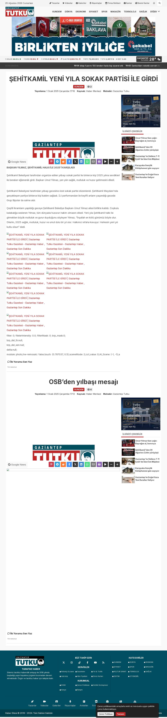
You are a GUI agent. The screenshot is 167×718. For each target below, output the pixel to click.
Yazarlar (56, 3)
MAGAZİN (116, 11)
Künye (63, 690)
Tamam (120, 714)
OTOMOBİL (134, 676)
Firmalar (96, 705)
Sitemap (135, 705)
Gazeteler (81, 672)
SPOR (104, 11)
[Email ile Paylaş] (93, 161)
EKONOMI (81, 11)
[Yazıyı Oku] (105, 161)
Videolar (69, 3)
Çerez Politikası (83, 685)
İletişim (80, 690)
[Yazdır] (99, 161)
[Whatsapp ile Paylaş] (87, 161)
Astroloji (64, 676)
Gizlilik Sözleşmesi (100, 685)
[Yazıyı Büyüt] (117, 161)
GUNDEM (57, 11)
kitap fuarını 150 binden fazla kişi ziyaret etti (87, 65)
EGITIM (117, 676)
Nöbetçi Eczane (67, 672)
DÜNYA (68, 11)
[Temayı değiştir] (154, 2)
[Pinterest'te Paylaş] (51, 161)
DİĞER (153, 11)
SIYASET (93, 11)
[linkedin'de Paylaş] (81, 161)
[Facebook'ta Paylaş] (69, 161)
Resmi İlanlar (144, 3)
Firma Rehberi (114, 3)
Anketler (84, 705)
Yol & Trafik (97, 672)
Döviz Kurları (98, 676)
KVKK (63, 685)
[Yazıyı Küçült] (111, 161)
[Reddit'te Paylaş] (63, 161)
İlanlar (129, 3)
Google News (18, 161)
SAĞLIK (143, 11)
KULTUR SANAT (120, 672)
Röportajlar (97, 3)
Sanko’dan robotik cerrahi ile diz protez (136, 65)
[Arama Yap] (159, 3)
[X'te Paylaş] (75, 161)
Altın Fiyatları (82, 676)
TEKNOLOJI (130, 11)
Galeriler (82, 3)
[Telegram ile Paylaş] (57, 161)
